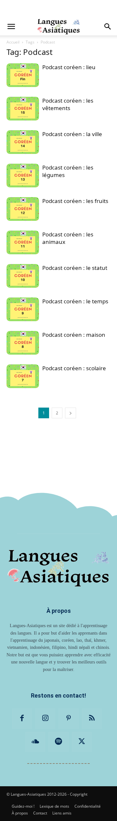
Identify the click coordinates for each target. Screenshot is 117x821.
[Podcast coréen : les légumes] (22, 175)
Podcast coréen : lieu (69, 67)
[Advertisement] (58, 8)
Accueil (13, 42)
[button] (11, 26)
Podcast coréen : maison (73, 334)
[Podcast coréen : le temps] (22, 309)
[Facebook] (22, 719)
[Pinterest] (68, 719)
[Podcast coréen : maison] (22, 343)
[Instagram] (45, 719)
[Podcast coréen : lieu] (22, 75)
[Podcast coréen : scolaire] (22, 376)
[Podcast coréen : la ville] (22, 142)
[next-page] (70, 413)
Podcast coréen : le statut (74, 268)
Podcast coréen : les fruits (75, 201)
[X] (82, 742)
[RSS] (92, 719)
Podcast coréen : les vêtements (67, 104)
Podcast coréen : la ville (72, 134)
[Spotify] (58, 742)
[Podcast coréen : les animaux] (22, 242)
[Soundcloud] (35, 742)
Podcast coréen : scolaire (74, 368)
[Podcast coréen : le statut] (22, 276)
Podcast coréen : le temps (75, 301)
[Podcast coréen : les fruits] (22, 209)
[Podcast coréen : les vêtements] (22, 108)
